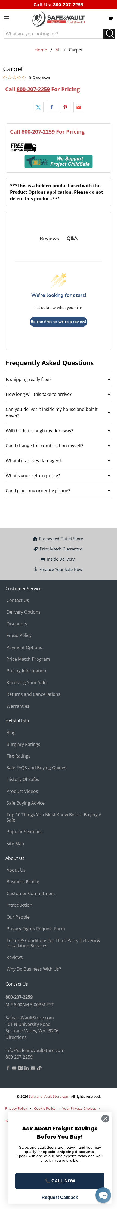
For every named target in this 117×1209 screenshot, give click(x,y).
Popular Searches (25, 832)
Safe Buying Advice (26, 803)
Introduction (19, 905)
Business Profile (23, 882)
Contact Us (18, 600)
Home (41, 50)
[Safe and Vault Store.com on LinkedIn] (26, 1069)
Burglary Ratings (23, 744)
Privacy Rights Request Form (36, 929)
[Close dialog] (105, 1119)
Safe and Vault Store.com (49, 1096)
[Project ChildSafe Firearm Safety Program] (58, 161)
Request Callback (60, 1197)
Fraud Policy (19, 635)
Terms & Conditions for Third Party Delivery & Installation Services (53, 943)
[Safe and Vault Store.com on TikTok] (39, 1069)
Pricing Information (26, 671)
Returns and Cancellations (33, 694)
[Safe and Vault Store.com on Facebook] (7, 1069)
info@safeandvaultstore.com (34, 1050)
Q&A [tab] (72, 238)
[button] (103, 1195)
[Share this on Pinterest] (65, 107)
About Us (16, 870)
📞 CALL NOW (60, 1181)
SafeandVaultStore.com (29, 1018)
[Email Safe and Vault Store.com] (32, 1069)
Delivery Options (24, 612)
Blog (11, 733)
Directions (16, 1037)
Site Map (15, 844)
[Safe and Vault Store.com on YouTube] (14, 1069)
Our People (18, 917)
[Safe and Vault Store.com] (58, 19)
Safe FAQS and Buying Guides (36, 768)
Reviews (15, 957)
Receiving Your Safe (27, 682)
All (58, 50)
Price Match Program (28, 659)
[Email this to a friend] (78, 107)
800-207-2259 (68, 5)
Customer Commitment (31, 893)
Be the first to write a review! (58, 321)
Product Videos (22, 791)
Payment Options (24, 647)
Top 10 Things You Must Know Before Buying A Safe (54, 817)
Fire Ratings (18, 756)
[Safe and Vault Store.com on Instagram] (20, 1069)
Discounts (17, 624)
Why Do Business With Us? (34, 969)
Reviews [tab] (49, 238)
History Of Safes (23, 779)
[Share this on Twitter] (38, 107)
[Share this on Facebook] (52, 107)
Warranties (18, 706)
